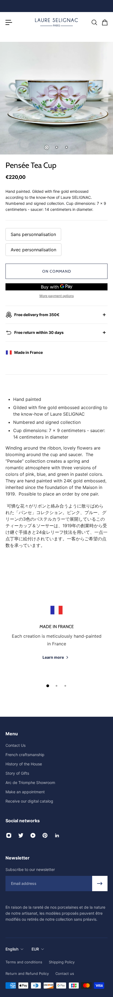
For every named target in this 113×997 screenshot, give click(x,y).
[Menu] (8, 22)
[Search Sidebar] (94, 22)
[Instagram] (9, 835)
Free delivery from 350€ (37, 314)
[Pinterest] (45, 835)
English (11, 949)
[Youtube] (33, 835)
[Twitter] (21, 835)
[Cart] (104, 22)
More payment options (56, 296)
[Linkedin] (57, 835)
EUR (35, 949)
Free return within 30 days (39, 332)
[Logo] (56, 22)
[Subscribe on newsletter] (100, 883)
